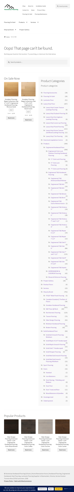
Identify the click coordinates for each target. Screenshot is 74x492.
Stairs (45, 369)
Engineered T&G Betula (58, 194)
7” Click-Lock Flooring (58, 169)
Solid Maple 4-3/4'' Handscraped (56, 341)
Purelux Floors (48, 284)
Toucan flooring (51, 316)
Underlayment (48, 401)
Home (8, 37)
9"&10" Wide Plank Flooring (55, 296)
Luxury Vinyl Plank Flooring (55, 127)
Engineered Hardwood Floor (55, 147)
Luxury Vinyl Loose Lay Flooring (56, 123)
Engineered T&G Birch (58, 198)
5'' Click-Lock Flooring (58, 159)
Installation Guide (41, 6)
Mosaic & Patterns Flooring (57, 277)
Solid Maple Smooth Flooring (55, 344)
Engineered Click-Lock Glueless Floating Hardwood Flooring (57, 153)
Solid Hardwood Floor (50, 331)
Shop (23, 6)
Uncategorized (48, 397)
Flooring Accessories (50, 93)
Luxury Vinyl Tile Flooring (54, 136)
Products (22, 22)
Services (33, 22)
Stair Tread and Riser (53, 390)
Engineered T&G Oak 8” (58, 258)
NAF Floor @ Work (52, 309)
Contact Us (25, 10)
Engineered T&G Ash (57, 184)
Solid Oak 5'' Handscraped (54, 348)
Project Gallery (24, 30)
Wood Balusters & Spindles (54, 393)
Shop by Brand (8, 30)
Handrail (49, 373)
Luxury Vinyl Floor (49, 104)
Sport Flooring (48, 365)
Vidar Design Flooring (53, 320)
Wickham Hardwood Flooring (55, 324)
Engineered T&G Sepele (58, 267)
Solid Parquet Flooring (53, 352)
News (32, 10)
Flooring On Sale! (27, 14)
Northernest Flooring (53, 313)
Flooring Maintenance (41, 14)
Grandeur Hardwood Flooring (55, 305)
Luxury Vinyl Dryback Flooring (55, 113)
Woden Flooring (51, 327)
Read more (11, 118)
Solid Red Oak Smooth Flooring (56, 356)
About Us (30, 6)
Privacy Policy (41, 10)
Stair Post (49, 386)
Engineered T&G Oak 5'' (58, 242)
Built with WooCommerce (23, 481)
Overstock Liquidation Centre (53, 140)
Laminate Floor (48, 100)
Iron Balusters (50, 376)
